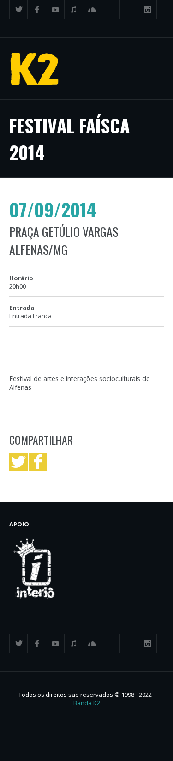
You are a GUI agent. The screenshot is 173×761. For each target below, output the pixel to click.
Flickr (129, 9)
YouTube (55, 9)
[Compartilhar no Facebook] (38, 462)
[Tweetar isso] (18, 462)
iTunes (74, 9)
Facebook (37, 9)
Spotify (110, 9)
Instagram (147, 9)
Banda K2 (86, 703)
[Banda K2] (34, 68)
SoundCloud (92, 9)
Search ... (9, 28)
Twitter (18, 9)
